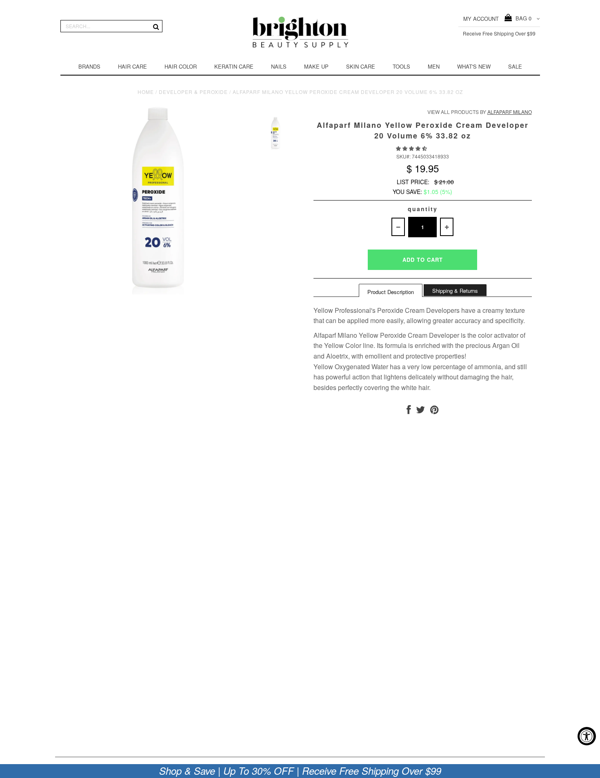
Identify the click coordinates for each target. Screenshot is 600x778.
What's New (474, 66)
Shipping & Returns (455, 290)
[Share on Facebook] (409, 411)
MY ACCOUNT (481, 18)
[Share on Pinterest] (434, 411)
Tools (401, 66)
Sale (515, 66)
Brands (89, 66)
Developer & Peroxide (193, 91)
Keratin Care (233, 66)
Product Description (390, 292)
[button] (412, 148)
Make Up (316, 66)
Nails (279, 66)
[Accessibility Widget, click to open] (587, 736)
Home (146, 91)
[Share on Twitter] (420, 411)
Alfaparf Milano (509, 111)
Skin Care (360, 66)
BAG (521, 18)
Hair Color (180, 66)
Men (434, 66)
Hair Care (132, 66)
